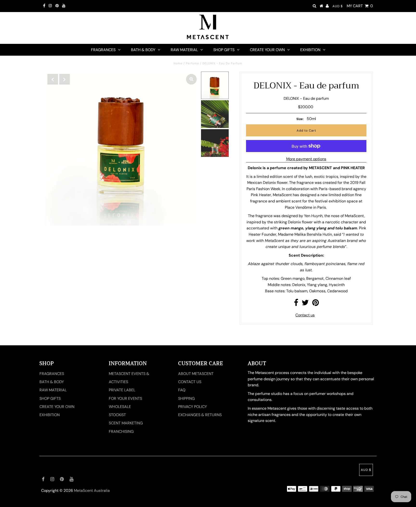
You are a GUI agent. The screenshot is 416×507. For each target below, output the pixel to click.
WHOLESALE (120, 406)
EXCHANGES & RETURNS (200, 414)
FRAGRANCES (103, 49)
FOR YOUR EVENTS (125, 398)
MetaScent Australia (92, 490)
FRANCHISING (121, 431)
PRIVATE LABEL (122, 390)
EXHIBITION (310, 49)
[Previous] (52, 79)
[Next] (64, 79)
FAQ (181, 390)
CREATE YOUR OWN (267, 49)
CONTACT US (189, 381)
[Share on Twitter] (305, 304)
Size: (299, 119)
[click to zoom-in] (191, 79)
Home (178, 63)
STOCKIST (117, 414)
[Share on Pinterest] (315, 304)
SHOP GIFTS (223, 49)
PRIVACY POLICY (192, 406)
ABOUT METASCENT (196, 373)
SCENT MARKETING (126, 423)
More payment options (306, 158)
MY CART (360, 5)
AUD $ (337, 6)
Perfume (192, 63)
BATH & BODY (143, 49)
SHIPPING (186, 398)
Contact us (305, 315)
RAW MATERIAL (184, 49)
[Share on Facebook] (296, 304)
